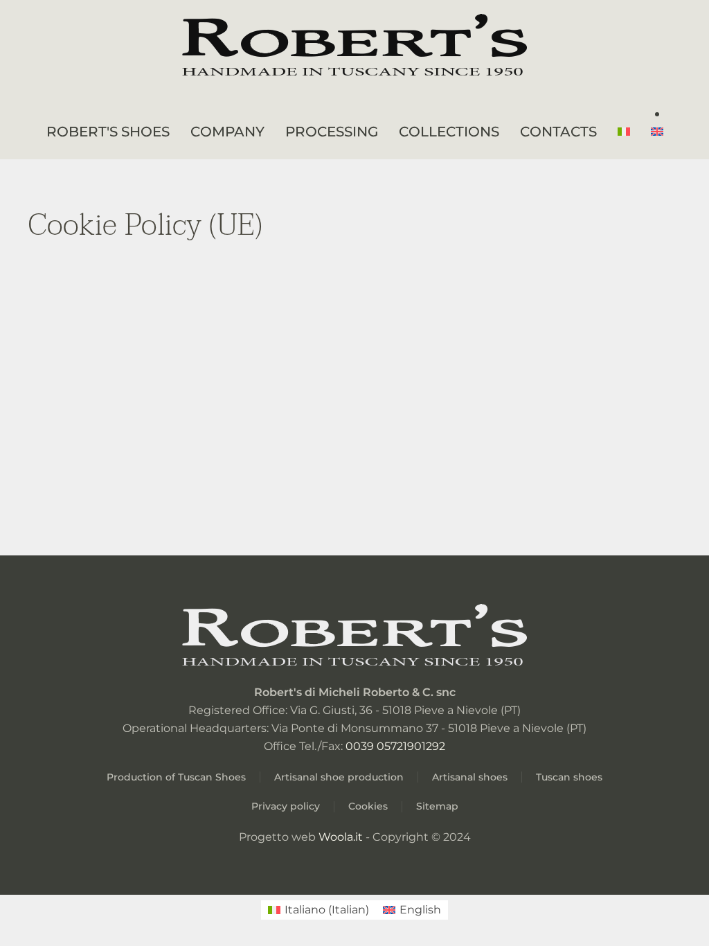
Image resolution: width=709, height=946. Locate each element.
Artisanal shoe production (339, 777)
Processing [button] (331, 131)
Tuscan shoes (569, 777)
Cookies (368, 806)
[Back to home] (354, 47)
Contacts (558, 131)
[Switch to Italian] (624, 131)
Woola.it (339, 837)
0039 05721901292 (395, 746)
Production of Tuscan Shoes (176, 777)
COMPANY (227, 131)
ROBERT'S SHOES (108, 131)
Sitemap (437, 806)
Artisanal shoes (470, 777)
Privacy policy (285, 806)
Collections (449, 131)
